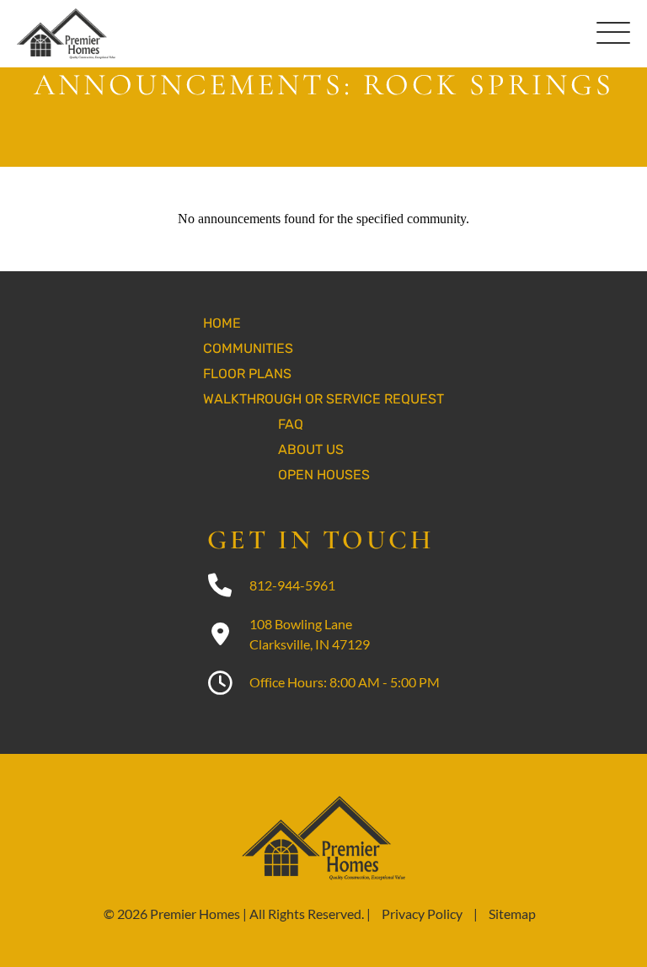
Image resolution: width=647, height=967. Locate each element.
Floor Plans (247, 374)
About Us (311, 449)
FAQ (290, 424)
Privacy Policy (422, 914)
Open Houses (324, 475)
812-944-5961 (292, 585)
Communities (248, 348)
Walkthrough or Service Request (323, 399)
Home (222, 323)
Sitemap (512, 914)
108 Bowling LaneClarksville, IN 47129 (309, 634)
